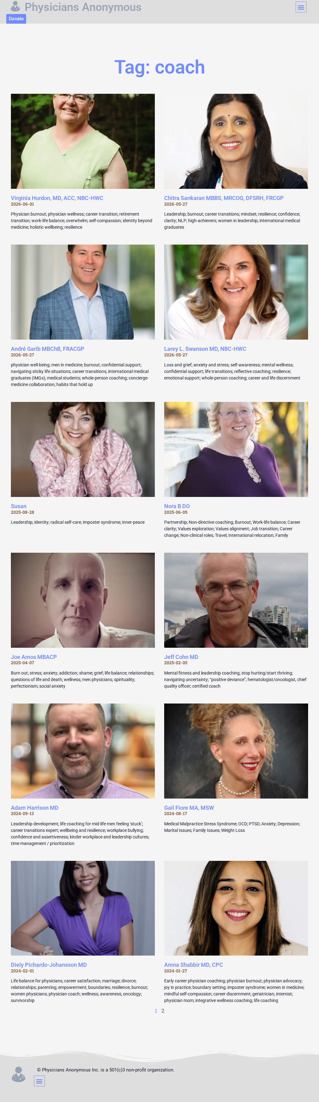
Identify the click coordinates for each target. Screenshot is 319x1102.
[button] (301, 7)
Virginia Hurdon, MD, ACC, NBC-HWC (57, 198)
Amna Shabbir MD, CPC (193, 964)
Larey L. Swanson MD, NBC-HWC (205, 349)
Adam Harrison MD (35, 807)
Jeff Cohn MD (181, 657)
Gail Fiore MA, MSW (189, 807)
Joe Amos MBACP (34, 657)
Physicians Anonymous (83, 7)
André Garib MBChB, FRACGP (47, 349)
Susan (18, 506)
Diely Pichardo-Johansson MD (49, 964)
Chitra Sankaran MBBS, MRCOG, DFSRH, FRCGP (224, 198)
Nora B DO (177, 506)
